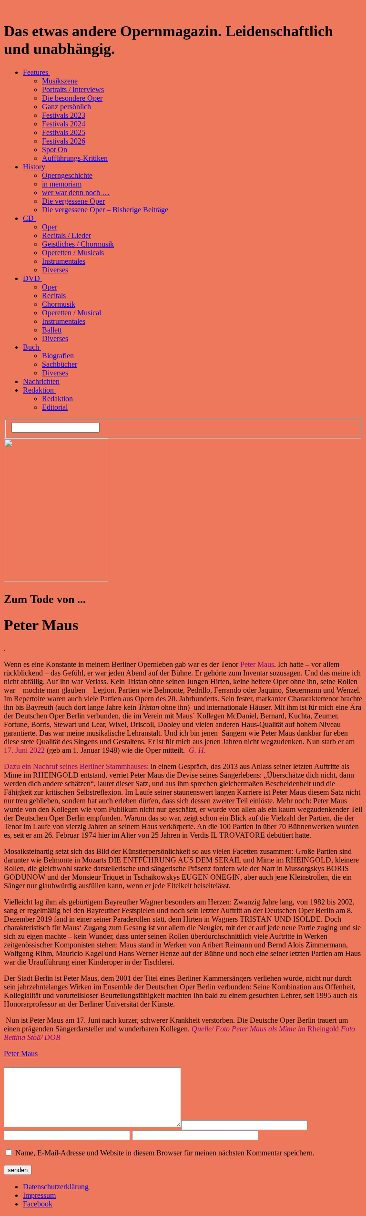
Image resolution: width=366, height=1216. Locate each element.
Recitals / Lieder (66, 235)
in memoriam (61, 184)
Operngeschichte (67, 175)
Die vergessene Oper (73, 201)
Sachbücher (59, 364)
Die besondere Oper (72, 98)
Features (36, 72)
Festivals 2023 (63, 115)
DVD (32, 278)
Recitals (54, 295)
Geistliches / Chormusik (78, 244)
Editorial (55, 407)
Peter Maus (21, 1054)
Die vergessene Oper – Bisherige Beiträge (105, 210)
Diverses (55, 270)
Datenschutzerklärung (56, 1187)
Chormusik (58, 304)
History (35, 167)
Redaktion (39, 390)
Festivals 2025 (63, 132)
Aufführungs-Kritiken (75, 158)
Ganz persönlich (66, 107)
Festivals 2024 (63, 124)
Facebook (37, 1204)
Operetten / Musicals (73, 253)
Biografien (58, 356)
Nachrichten (41, 381)
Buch (32, 347)
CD (29, 218)
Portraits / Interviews (73, 89)
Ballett (51, 330)
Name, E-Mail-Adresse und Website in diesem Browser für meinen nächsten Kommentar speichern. (165, 1153)
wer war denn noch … (76, 192)
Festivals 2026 (63, 141)
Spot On (54, 150)
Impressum (39, 1195)
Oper (49, 227)
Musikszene (60, 81)
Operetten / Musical (71, 313)
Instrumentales (63, 261)
